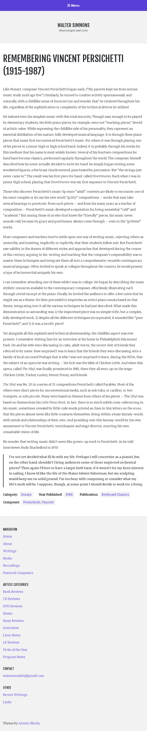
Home (7, 536)
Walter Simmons (73, 25)
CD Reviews (11, 599)
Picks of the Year (15, 650)
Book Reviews (13, 592)
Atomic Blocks (29, 723)
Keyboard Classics (115, 495)
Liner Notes (11, 635)
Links (7, 702)
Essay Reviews (13, 621)
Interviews (11, 628)
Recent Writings (15, 695)
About (7, 544)
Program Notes (14, 657)
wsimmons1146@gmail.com (23, 676)
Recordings (11, 566)
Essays (26, 495)
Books (7, 558)
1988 (69, 495)
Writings (9, 551)
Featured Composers (18, 573)
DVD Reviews (12, 606)
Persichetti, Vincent (38, 502)
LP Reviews (11, 642)
